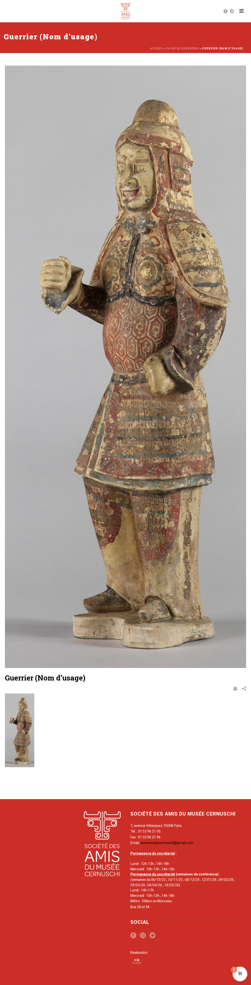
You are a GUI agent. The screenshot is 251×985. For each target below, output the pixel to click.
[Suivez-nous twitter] (152, 935)
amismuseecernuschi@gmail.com (166, 843)
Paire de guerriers (182, 48)
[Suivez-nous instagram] (143, 935)
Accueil (156, 48)
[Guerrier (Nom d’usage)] (125, 367)
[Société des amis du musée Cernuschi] (125, 11)
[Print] (235, 688)
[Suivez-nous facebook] (133, 935)
